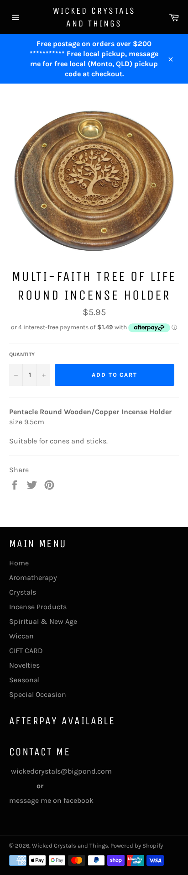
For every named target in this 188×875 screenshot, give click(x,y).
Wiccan (21, 636)
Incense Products (38, 606)
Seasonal (24, 679)
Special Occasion (37, 694)
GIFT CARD (26, 650)
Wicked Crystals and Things (94, 17)
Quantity (22, 354)
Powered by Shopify (136, 845)
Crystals (22, 592)
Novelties (24, 665)
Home (19, 563)
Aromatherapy (33, 577)
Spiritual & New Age (43, 621)
